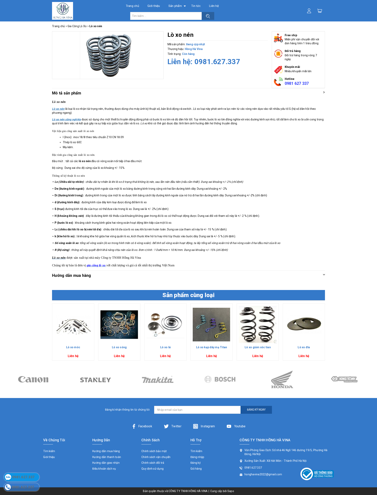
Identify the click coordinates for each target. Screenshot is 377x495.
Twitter (176, 426)
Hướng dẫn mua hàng (106, 451)
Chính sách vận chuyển (155, 457)
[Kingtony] (282, 379)
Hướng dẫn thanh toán (106, 457)
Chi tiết (73, 340)
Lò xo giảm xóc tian (258, 347)
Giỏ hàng (196, 468)
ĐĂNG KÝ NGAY (256, 409)
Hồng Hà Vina (194, 49)
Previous (50, 333)
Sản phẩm (175, 6)
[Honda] (220, 379)
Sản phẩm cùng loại (188, 295)
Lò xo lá (165, 347)
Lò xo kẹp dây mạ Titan (211, 347)
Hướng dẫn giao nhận (106, 462)
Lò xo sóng (119, 347)
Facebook (145, 426)
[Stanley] (33, 379)
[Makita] (95, 379)
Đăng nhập (197, 457)
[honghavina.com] (62, 10)
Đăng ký (195, 462)
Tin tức (196, 6)
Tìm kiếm (49, 451)
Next (326, 333)
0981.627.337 (217, 62)
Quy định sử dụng (152, 468)
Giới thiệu (153, 6)
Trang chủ (132, 6)
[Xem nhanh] (73, 325)
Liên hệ (214, 6)
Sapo (230, 491)
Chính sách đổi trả (152, 462)
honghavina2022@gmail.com (263, 474)
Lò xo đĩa (304, 347)
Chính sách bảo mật (154, 451)
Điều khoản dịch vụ (104, 468)
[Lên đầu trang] (371, 343)
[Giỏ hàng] (319, 10)
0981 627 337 (297, 83)
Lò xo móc (73, 347)
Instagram (207, 426)
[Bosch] (157, 379)
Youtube (239, 426)
